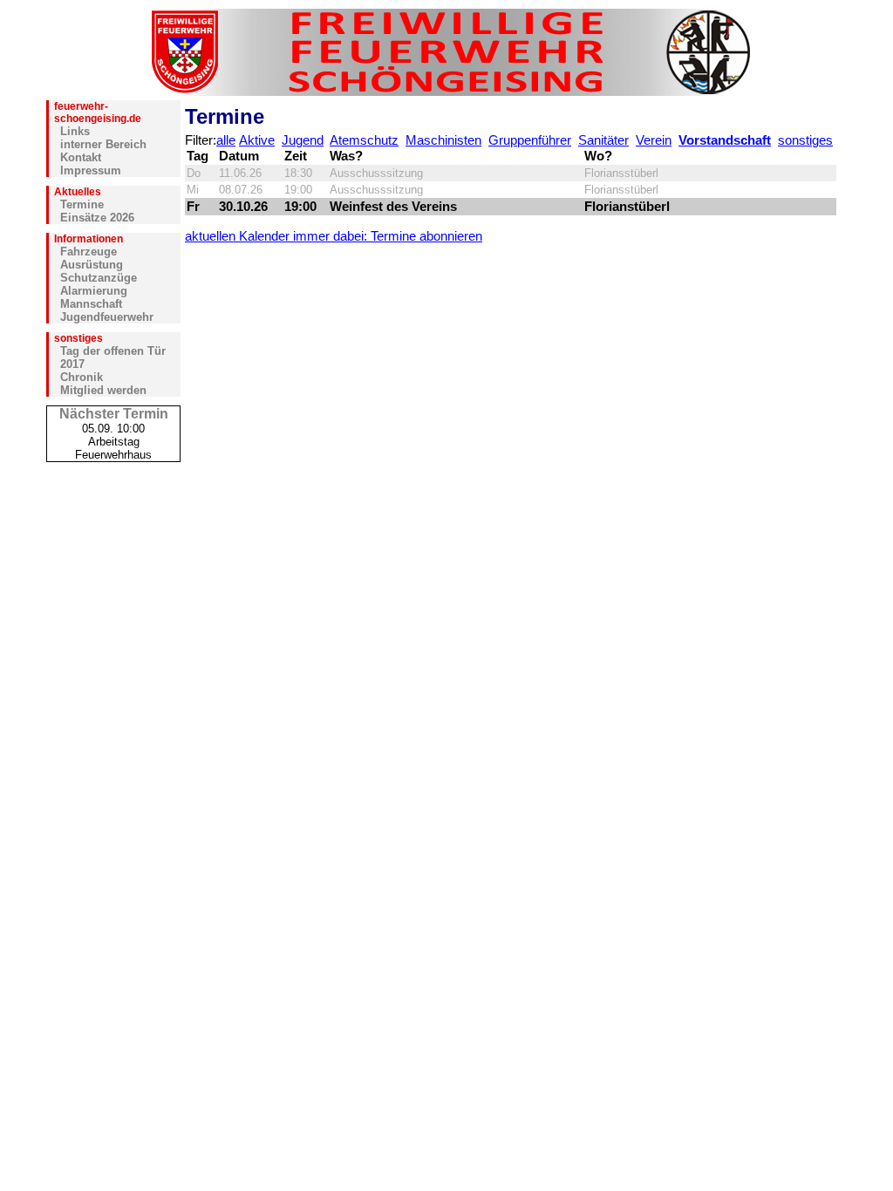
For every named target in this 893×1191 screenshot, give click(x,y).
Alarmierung (93, 290)
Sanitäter (603, 140)
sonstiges (805, 140)
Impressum (90, 170)
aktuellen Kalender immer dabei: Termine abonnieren (333, 236)
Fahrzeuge (88, 251)
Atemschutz (364, 140)
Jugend (303, 140)
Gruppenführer (529, 140)
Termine (82, 204)
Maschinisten (443, 140)
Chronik (81, 377)
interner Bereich (103, 144)
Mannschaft (91, 303)
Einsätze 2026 (97, 217)
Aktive (257, 140)
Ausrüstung (91, 264)
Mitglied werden (103, 390)
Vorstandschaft (724, 140)
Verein (653, 140)
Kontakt (80, 157)
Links (75, 131)
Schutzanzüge (98, 277)
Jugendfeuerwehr (106, 316)
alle (225, 140)
